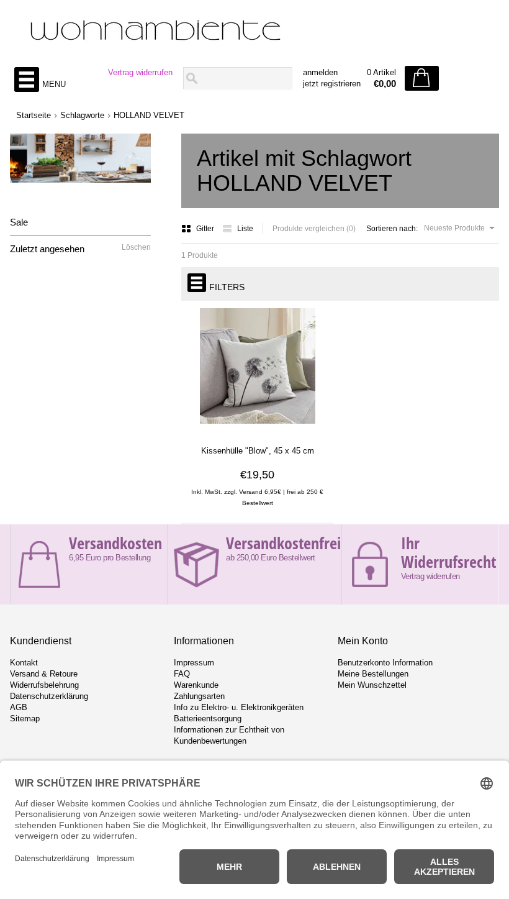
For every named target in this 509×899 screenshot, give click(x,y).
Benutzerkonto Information (385, 662)
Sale (19, 222)
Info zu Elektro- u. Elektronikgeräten (239, 707)
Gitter (206, 228)
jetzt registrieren (332, 83)
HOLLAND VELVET (149, 115)
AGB (18, 707)
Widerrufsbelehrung (44, 685)
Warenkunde (196, 685)
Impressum (194, 662)
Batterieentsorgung (207, 718)
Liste (245, 228)
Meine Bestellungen (373, 673)
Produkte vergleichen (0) (314, 228)
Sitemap (25, 718)
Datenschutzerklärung (49, 696)
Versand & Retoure (44, 673)
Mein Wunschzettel (372, 685)
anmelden (320, 72)
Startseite (33, 115)
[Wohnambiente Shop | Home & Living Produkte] (254, 31)
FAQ (182, 673)
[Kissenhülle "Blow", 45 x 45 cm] (258, 428)
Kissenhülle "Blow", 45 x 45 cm (257, 450)
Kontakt (24, 662)
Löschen (136, 247)
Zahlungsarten (199, 696)
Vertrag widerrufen (140, 72)
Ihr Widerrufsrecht (448, 552)
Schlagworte (82, 115)
